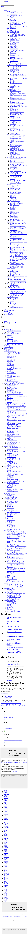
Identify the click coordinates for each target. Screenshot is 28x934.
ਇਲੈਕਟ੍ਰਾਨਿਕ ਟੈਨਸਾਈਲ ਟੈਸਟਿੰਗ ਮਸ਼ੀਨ (16, 451)
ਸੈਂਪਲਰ (11, 270)
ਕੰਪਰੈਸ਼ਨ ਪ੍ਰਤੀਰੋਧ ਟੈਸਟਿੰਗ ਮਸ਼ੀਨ (17, 35)
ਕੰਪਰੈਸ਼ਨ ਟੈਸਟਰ (13, 36)
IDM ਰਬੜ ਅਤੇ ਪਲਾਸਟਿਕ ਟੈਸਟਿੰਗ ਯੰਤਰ (16, 593)
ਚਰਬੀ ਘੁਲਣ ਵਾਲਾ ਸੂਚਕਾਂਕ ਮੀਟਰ (17, 74)
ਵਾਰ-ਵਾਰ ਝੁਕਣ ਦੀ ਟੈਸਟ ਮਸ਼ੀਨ (16, 220)
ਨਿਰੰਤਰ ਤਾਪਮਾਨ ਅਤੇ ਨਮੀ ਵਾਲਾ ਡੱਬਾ (18, 22)
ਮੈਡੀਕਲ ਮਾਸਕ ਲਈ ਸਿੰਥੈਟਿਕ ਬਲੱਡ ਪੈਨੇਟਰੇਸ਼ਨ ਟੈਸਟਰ (17, 229)
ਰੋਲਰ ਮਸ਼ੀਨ (12, 208)
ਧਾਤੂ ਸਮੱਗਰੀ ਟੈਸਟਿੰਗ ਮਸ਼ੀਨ (13, 219)
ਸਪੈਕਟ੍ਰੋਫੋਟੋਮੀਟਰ (14, 216)
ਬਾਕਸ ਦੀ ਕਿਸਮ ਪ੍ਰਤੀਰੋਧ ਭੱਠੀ (17, 23)
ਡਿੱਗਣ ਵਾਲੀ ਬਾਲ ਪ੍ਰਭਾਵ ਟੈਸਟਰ (17, 163)
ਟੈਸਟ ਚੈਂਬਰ (12, 16)
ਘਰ (4, 8)
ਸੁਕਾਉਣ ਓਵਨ (13, 19)
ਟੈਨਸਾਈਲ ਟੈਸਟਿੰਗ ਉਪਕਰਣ (16, 66)
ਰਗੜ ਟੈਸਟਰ (12, 126)
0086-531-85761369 (8, 697)
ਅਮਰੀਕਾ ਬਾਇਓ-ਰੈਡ (14, 299)
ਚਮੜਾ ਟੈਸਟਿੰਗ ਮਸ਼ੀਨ (14, 286)
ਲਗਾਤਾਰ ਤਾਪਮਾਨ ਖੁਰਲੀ (15, 24)
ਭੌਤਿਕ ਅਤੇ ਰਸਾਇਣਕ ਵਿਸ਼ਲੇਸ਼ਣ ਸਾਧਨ (18, 26)
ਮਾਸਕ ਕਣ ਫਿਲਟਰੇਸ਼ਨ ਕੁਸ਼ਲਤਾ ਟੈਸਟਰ (18, 256)
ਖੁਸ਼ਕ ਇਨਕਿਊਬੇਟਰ (21, 705)
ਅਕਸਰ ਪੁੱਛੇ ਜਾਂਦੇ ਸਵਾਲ (9, 310)
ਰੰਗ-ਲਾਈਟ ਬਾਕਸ (14, 61)
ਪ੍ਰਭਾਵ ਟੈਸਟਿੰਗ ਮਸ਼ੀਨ (15, 70)
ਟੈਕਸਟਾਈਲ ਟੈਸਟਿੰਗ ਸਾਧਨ (13, 89)
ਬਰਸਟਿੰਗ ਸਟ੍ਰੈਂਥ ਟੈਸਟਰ (15, 38)
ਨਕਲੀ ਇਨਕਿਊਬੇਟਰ (5, 703)
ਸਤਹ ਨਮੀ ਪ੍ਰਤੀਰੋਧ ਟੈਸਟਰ (16, 122)
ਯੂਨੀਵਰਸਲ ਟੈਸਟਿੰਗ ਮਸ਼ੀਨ (16, 175)
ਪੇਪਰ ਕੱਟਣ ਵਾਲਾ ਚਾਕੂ (14, 271)
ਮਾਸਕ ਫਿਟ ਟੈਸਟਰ (14, 236)
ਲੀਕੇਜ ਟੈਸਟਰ (13, 262)
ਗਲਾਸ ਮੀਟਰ (12, 215)
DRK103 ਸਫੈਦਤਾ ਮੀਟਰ (13, 664)
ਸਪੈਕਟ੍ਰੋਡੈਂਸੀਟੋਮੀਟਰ (14, 212)
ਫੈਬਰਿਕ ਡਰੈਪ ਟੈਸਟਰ (14, 102)
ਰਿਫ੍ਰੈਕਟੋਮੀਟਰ (13, 197)
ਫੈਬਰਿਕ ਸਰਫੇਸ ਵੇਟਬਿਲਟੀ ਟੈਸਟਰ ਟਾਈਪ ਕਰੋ (17, 414)
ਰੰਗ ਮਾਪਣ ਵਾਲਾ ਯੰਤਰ (14, 132)
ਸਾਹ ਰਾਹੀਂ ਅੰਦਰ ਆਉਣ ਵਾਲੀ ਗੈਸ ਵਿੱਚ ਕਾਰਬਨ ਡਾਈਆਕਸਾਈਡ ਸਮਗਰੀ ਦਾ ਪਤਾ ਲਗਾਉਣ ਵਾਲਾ (18, 259)
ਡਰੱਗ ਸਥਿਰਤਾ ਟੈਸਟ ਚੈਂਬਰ (15, 188)
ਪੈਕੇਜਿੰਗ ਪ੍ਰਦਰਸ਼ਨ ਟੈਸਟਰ (15, 159)
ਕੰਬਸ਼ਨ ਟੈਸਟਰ (13, 140)
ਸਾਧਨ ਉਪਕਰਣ (13, 200)
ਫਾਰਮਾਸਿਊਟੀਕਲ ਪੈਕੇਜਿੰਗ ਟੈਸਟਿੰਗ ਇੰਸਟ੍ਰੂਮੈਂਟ (17, 157)
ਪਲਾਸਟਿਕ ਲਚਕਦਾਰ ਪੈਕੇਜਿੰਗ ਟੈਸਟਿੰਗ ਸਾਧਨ (17, 65)
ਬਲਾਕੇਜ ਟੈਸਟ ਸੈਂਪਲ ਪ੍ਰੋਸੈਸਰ (16, 252)
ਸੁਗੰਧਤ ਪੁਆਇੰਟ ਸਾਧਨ (15, 193)
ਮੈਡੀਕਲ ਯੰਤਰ (10, 184)
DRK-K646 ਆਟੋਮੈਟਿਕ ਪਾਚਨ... (15, 636)
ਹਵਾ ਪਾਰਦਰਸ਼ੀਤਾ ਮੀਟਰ (15, 54)
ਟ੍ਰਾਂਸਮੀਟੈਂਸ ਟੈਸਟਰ (14, 185)
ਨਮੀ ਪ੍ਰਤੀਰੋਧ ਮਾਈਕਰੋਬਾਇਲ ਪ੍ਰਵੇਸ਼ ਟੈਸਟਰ (17, 553)
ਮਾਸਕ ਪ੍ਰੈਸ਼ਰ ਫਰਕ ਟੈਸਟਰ (16, 238)
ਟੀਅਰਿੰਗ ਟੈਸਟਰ (13, 39)
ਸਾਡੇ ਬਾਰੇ (6, 311)
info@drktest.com (8, 696)
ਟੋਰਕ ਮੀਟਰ (12, 85)
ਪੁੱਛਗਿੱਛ (8, 680)
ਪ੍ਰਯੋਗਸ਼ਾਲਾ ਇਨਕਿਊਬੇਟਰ (13, 704)
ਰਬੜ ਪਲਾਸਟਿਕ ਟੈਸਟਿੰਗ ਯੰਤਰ (13, 134)
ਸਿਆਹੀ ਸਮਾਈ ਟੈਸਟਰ (15, 204)
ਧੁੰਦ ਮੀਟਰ (12, 82)
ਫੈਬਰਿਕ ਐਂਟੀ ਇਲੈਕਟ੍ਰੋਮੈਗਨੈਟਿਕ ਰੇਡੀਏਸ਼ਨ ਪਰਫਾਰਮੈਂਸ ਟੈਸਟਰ (17, 104)
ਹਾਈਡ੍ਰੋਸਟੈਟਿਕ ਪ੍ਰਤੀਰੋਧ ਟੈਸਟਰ (17, 130)
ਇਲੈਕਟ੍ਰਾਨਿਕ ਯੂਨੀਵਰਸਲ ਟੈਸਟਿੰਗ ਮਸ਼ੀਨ (16, 447)
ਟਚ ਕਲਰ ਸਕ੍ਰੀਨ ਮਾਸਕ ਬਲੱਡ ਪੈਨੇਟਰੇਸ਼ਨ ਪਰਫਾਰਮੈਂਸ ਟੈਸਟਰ (16, 267)
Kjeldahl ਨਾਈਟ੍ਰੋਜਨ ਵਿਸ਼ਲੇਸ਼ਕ (17, 12)
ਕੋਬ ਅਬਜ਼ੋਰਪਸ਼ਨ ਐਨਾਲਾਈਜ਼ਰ (16, 58)
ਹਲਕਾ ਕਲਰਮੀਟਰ (14, 191)
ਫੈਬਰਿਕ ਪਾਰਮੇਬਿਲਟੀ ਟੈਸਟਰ (16, 98)
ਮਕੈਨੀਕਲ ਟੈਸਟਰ (13, 90)
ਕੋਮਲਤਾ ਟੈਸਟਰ (13, 47)
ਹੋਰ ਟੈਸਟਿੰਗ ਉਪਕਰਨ (11, 283)
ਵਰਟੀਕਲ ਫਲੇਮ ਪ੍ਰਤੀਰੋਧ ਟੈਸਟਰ (17, 125)
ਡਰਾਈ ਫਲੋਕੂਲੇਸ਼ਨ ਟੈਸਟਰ (15, 91)
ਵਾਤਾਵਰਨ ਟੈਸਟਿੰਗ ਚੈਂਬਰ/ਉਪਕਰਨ (14, 15)
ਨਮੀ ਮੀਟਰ (12, 62)
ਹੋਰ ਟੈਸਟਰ (12, 156)
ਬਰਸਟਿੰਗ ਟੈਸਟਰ (13, 167)
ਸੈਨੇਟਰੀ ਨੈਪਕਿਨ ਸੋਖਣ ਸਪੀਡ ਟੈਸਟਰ (18, 281)
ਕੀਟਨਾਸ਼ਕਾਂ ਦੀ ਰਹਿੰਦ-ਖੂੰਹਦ (13, 31)
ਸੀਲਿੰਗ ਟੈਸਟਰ (13, 81)
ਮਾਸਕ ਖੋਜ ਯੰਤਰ (10, 222)
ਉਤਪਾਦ (5, 10)
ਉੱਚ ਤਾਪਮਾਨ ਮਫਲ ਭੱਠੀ (15, 138)
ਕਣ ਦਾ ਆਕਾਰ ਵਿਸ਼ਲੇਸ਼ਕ (15, 192)
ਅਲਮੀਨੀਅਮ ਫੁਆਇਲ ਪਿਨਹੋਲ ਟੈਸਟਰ (18, 172)
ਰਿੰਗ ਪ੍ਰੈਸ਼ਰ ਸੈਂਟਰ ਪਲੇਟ (15, 274)
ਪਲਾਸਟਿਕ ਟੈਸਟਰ (14, 153)
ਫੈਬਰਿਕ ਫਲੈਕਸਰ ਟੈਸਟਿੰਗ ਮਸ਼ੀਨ (17, 114)
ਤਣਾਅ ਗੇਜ (12, 196)
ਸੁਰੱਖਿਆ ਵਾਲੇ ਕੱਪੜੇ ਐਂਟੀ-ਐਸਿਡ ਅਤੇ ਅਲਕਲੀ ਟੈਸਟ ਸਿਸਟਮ (18, 254)
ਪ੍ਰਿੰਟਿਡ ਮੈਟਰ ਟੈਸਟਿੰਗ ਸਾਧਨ (13, 201)
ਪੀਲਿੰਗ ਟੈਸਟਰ (13, 45)
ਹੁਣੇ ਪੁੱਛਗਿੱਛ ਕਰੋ (4, 694)
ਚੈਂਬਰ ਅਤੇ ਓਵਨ (10, 27)
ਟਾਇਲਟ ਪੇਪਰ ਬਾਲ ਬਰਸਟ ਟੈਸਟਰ (17, 279)
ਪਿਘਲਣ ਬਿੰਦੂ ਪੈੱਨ (13, 305)
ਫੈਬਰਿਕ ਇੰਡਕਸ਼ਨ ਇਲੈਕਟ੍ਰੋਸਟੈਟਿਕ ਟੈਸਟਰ (16, 407)
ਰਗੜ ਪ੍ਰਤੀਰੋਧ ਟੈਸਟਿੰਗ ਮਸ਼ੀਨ (16, 203)
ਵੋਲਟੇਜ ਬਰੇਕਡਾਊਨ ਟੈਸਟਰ (15, 183)
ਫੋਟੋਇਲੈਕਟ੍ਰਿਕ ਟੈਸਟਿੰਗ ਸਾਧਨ (13, 189)
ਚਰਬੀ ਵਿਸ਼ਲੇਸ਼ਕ (13, 14)
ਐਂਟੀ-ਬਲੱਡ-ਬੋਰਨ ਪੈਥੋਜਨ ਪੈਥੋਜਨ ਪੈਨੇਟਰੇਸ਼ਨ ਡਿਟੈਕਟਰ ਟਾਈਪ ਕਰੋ (17, 264)
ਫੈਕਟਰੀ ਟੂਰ (9, 313)
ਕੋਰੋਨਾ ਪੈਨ (12, 302)
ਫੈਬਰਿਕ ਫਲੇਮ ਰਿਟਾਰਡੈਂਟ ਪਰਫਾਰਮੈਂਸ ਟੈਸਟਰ (16, 532)
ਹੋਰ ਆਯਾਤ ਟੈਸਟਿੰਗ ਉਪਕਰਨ (16, 307)
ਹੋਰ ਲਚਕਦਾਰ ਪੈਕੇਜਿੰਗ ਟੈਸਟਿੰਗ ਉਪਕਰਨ (16, 403)
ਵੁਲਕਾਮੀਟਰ (12, 144)
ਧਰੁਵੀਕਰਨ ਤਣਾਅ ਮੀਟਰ (15, 164)
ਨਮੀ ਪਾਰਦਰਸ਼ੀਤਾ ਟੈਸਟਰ (15, 120)
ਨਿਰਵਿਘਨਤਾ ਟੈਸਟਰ (14, 40)
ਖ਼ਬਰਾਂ (5, 309)
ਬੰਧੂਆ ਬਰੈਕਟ (13, 273)
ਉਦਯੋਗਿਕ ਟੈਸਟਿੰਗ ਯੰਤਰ (12, 173)
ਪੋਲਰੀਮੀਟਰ (12, 195)
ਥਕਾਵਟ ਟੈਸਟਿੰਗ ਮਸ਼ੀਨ (15, 73)
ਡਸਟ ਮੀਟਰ (12, 57)
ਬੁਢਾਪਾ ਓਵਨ (12, 179)
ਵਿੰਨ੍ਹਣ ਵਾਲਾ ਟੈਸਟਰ (14, 42)
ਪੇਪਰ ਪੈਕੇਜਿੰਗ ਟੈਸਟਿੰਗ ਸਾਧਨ (13, 32)
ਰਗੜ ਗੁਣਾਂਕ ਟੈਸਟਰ (14, 46)
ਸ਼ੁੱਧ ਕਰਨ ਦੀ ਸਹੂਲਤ (11, 30)
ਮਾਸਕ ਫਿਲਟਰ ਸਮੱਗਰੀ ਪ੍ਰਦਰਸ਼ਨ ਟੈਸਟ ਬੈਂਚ (16, 546)
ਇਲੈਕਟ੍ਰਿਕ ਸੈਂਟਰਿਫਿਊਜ (15, 63)
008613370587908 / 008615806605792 (13, 740)
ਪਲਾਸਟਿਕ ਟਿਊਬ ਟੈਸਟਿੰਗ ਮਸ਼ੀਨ (17, 150)
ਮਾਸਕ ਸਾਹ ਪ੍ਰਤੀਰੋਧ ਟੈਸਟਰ (16, 232)
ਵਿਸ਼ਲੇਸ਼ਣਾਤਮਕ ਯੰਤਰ (11, 11)
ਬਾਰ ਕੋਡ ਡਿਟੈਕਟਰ (14, 218)
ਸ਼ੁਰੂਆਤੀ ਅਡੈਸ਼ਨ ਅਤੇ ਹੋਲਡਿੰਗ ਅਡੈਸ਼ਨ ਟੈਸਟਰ (17, 396)
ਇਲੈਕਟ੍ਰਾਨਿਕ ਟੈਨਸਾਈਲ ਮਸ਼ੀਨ (17, 34)
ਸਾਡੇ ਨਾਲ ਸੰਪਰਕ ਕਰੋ (8, 314)
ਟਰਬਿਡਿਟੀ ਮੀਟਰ (13, 199)
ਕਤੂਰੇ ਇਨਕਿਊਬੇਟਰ (11, 705)
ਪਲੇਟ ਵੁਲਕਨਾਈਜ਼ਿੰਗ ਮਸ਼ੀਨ (16, 145)
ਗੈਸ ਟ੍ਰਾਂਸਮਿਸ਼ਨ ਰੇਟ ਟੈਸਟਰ (16, 83)
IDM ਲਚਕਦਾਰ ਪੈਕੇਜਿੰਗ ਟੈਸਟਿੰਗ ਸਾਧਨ (18, 291)
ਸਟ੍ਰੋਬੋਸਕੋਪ (12, 181)
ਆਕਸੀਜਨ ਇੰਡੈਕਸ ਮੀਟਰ (15, 176)
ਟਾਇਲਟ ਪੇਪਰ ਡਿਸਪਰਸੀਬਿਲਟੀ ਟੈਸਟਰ (18, 282)
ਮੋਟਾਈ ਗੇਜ (12, 59)
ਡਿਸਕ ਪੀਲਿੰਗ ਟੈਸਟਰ (14, 69)
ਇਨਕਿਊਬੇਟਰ (13, 20)
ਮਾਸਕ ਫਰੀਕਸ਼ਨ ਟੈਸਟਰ (15, 246)
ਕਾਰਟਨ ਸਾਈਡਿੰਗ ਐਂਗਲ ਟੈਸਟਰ (17, 50)
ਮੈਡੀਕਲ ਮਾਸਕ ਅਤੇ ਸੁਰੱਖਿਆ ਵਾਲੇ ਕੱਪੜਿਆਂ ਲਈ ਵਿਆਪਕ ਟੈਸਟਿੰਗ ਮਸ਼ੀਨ (18, 226)
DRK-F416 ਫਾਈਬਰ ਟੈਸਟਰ (14, 629)
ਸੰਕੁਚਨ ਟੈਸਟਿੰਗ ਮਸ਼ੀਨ (15, 129)
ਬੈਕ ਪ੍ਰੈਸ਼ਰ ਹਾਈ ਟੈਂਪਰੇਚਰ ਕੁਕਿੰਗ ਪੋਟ (18, 75)
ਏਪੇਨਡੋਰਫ (12, 301)
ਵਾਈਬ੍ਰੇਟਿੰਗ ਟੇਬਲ (14, 285)
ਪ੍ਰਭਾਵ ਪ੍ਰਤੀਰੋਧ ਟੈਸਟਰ (15, 171)
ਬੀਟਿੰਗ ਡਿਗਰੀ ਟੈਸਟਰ (14, 55)
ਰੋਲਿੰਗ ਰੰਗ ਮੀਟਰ (13, 214)
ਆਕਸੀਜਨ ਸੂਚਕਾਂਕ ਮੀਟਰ (15, 117)
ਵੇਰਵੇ (11, 680)
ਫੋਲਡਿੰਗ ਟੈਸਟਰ (13, 43)
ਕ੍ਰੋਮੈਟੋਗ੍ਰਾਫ (12, 18)
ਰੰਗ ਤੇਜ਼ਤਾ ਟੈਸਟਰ (13, 121)
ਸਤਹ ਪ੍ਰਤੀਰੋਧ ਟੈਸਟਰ (15, 154)
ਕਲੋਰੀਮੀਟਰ (12, 209)
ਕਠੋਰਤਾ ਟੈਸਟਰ (13, 51)
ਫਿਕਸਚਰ (12, 275)
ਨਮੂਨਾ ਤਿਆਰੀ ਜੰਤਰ (11, 28)
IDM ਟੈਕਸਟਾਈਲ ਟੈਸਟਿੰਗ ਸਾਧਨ (17, 293)
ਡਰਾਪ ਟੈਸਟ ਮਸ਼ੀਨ (14, 49)
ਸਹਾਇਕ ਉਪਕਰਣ (11, 268)
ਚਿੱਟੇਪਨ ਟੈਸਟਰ (13, 53)
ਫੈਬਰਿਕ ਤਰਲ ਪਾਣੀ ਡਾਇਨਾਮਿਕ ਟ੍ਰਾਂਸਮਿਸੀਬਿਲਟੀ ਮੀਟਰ (17, 112)
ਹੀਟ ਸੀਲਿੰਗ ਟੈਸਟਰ (14, 168)
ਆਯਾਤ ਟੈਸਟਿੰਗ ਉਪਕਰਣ (12, 297)
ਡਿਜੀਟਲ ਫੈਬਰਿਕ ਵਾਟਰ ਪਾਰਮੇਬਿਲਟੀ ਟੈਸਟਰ (16, 406)
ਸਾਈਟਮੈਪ (10, 701)
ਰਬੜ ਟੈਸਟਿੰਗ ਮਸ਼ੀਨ (14, 148)
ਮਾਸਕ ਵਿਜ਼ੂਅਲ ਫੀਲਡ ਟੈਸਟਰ (16, 244)
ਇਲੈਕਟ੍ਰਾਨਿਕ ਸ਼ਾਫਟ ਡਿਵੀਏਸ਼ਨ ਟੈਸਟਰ (18, 165)
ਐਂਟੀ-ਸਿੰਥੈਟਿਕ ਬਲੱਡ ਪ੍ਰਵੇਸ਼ (16, 231)
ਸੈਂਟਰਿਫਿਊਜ (12, 187)
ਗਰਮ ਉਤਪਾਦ (4, 701)
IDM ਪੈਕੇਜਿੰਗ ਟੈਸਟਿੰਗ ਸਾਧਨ (16, 295)
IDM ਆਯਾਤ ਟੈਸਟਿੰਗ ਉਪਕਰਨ (14, 287)
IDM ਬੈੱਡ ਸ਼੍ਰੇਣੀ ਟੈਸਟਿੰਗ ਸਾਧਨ (16, 294)
